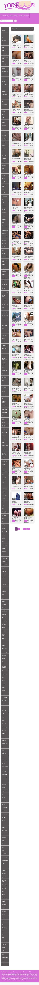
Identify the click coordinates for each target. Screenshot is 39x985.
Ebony (3, 373)
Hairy (3, 508)
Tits (2, 931)
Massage (4, 614)
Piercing (4, 730)
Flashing (4, 425)
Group (3, 502)
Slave (3, 850)
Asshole (3, 74)
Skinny (3, 843)
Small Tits (4, 853)
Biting (3, 148)
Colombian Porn (4, 261)
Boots (3, 168)
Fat (2, 398)
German (4, 477)
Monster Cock (4, 662)
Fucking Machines (4, 454)
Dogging (4, 341)
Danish (3, 322)
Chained (4, 219)
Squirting (4, 897)
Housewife (4, 545)
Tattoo (3, 914)
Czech (3, 318)
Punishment (5, 760)
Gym (3, 505)
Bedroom (4, 117)
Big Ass (3, 128)
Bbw (3, 107)
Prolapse (4, 753)
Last (28, 529)
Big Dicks (4, 138)
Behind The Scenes (4, 122)
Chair (3, 222)
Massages (4, 617)
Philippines (4, 727)
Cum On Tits (5, 304)
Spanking (4, 884)
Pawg (3, 720)
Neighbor (4, 674)
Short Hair (4, 830)
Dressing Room (4, 363)
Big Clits (4, 135)
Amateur (4, 40)
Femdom (4, 406)
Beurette (4, 125)
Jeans (3, 578)
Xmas (3, 960)
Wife (3, 954)
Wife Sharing (5, 957)
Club (3, 250)
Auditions (4, 78)
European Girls (4, 388)
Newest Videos (5, 15)
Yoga (3, 964)
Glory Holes (4, 488)
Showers (4, 837)
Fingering (4, 412)
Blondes (4, 158)
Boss (3, 171)
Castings (4, 206)
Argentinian (5, 53)
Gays (3, 474)
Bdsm (3, 111)
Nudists (4, 684)
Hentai (3, 525)
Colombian (4, 256)
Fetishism (4, 409)
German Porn (4, 481)
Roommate (4, 784)
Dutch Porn (4, 370)
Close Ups (4, 246)
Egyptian (4, 377)
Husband (4, 551)
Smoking (4, 857)
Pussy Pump (5, 766)
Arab (3, 47)
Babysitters (4, 84)
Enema (3, 383)
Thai (3, 924)
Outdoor (4, 710)
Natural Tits (4, 670)
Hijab (3, 535)
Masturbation (5, 621)
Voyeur (3, 947)
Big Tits (3, 142)
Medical (4, 627)
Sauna (3, 797)
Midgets (4, 638)
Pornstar (4, 740)
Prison (3, 750)
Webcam (4, 950)
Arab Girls (4, 50)
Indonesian (4, 561)
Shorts (3, 834)
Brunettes (4, 196)
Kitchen (4, 584)
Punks (3, 763)
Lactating (4, 591)
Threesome (4, 927)
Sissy (3, 840)
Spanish (4, 877)
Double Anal (5, 355)
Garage (3, 467)
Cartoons (4, 202)
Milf (3, 642)
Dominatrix (4, 348)
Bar (2, 101)
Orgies (3, 703)
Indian (3, 554)
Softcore (4, 867)
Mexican (4, 631)
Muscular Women (4, 667)
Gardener (4, 471)
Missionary (4, 651)
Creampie (4, 277)
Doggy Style (4, 345)
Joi (2, 581)
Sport (3, 891)
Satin (3, 794)
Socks (3, 863)
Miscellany (4, 648)
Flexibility (4, 429)
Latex (3, 594)
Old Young (4, 697)
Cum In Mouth (4, 288)
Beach (3, 114)
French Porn (5, 445)
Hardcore (4, 518)
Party (3, 717)
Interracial (4, 564)
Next (25, 529)
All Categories (14, 15)
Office (3, 693)
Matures (4, 624)
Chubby (4, 243)
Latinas (3, 597)
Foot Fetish (4, 432)
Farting (3, 394)
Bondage (4, 165)
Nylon (3, 690)
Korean (3, 588)
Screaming (4, 807)
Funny (3, 457)
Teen (3, 921)
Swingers (4, 911)
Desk (3, 328)
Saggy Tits (4, 791)
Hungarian (4, 548)
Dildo (3, 332)
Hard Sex (4, 515)
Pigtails (3, 733)
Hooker (3, 538)
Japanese (4, 574)
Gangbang (4, 461)
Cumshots (4, 312)
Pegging (4, 723)
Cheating (4, 233)
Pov (2, 746)
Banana (4, 97)
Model (3, 658)
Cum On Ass (5, 292)
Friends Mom (3, 449)
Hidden (3, 528)
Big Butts (4, 132)
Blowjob (4, 161)
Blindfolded (4, 155)
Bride (3, 189)
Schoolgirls (4, 804)
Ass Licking (4, 64)
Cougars (4, 271)
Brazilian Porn (4, 185)
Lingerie (4, 607)
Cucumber (4, 284)
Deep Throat (4, 325)
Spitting (4, 888)
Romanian (4, 781)
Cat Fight (4, 209)
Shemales (4, 824)
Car (2, 199)
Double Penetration (4, 359)
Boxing (3, 178)
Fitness (3, 422)
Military (4, 645)
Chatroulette (5, 230)
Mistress (4, 655)
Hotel (3, 541)
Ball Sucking (5, 91)
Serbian (3, 817)
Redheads (4, 777)
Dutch (3, 367)
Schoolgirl (4, 800)
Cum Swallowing (4, 308)
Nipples (3, 680)
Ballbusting (4, 94)
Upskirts (4, 944)
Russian (4, 787)
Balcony (4, 88)
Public (3, 756)
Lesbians (4, 604)
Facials (3, 391)
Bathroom (4, 104)
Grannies (4, 495)
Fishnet (4, 415)
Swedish (4, 907)
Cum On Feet (4, 296)
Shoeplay (4, 827)
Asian (3, 61)
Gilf (2, 485)
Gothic (3, 492)
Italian (3, 568)
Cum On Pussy (4, 300)
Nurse (3, 687)
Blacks (3, 152)
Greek (3, 498)
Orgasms (4, 700)
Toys (3, 937)
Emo (3, 380)
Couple (3, 274)
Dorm (3, 351)
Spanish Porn (4, 881)
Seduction (4, 814)
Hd (2, 521)
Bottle (3, 175)
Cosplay (3, 264)
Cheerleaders (5, 237)
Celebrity (4, 212)
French (3, 442)
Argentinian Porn (5, 58)
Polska (3, 736)
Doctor (3, 338)
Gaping (3, 464)
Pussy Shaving (4, 770)
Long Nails (4, 611)
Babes (3, 81)
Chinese (4, 240)
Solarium (4, 870)
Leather (3, 601)
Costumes (4, 267)
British (3, 192)
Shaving (4, 820)
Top (2, 934)
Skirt (3, 847)
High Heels (4, 531)
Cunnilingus (5, 315)
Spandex (4, 873)
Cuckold (4, 281)
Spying (3, 894)
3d (2, 34)
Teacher (4, 917)
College (3, 253)
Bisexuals (4, 145)
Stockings (4, 904)
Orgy (3, 707)
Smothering (5, 860)
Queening (4, 774)
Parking (4, 713)
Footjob (3, 435)
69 (2, 37)
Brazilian (4, 181)
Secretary (4, 810)
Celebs (3, 216)
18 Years (3, 30)
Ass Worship (4, 71)
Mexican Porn (4, 635)
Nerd (3, 677)
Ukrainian (4, 940)
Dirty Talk (4, 335)
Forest (3, 439)
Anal (3, 43)
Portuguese (4, 743)
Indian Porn (4, 558)
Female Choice (3, 402)
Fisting (3, 419)
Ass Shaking (4, 68)
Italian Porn (4, 571)
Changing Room (4, 226)
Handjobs (4, 511)
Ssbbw (3, 901)
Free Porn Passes (24, 15)
